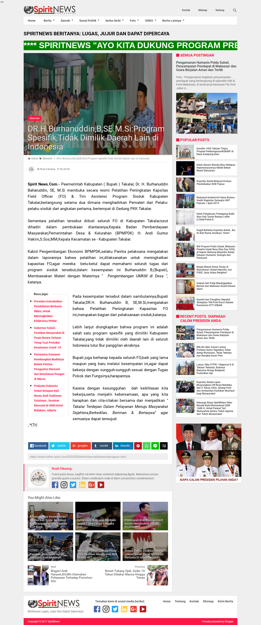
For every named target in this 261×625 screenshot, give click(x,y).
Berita (48, 20)
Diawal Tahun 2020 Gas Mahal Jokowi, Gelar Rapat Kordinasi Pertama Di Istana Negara (144, 554)
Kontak (186, 10)
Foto (133, 20)
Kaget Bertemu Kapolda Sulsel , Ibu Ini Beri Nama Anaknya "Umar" (216, 231)
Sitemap (202, 10)
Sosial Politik (87, 20)
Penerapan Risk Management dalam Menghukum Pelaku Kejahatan (144, 523)
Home (31, 20)
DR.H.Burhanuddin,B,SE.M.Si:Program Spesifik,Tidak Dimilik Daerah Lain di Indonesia (96, 138)
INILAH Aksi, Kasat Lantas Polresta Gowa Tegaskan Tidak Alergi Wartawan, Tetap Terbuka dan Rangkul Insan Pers (214, 351)
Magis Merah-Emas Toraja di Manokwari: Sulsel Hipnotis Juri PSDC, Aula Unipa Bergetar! (214, 269)
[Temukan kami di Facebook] (55, 485)
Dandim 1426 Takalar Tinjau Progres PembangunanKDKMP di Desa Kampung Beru (215, 151)
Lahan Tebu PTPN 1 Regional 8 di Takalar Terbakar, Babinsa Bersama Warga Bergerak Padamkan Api (215, 368)
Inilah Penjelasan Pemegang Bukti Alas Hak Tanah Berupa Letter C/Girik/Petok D (215, 216)
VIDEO (149, 20)
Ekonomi (34, 118)
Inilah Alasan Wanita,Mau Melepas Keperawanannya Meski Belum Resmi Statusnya (216, 167)
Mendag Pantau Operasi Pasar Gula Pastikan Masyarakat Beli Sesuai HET (97, 554)
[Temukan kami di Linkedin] (82, 485)
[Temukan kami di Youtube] (101, 485)
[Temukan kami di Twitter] (73, 485)
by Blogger (227, 621)
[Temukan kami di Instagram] (64, 485)
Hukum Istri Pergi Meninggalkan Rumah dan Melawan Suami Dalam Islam (216, 286)
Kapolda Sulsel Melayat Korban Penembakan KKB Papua (214, 182)
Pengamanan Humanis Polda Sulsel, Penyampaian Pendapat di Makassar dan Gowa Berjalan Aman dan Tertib (206, 66)
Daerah (65, 20)
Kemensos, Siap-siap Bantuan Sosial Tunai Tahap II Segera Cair (96, 523)
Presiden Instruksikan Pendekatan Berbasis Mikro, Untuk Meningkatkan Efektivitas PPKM (48, 311)
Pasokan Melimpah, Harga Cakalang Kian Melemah (47, 556)
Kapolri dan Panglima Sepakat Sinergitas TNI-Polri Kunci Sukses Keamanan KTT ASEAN (215, 302)
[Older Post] (162, 568)
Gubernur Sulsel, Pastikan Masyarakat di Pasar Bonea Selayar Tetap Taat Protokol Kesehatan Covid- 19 (49, 337)
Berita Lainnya (171, 20)
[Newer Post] (34, 568)
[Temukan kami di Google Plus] (91, 485)
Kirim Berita (225, 601)
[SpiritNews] (56, 10)
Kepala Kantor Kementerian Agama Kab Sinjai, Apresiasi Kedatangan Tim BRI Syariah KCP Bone (48, 521)
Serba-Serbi (113, 20)
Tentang (219, 10)
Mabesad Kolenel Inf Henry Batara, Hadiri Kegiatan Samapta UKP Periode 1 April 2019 (216, 200)
